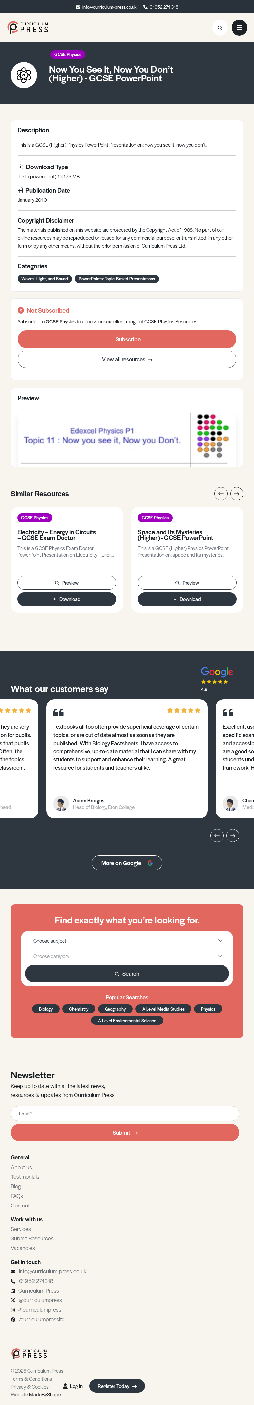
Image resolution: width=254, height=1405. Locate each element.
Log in (76, 1385)
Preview (70, 582)
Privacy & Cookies (30, 1386)
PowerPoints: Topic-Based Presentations (117, 278)
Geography (115, 1009)
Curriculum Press (38, 1290)
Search (130, 973)
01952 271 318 (164, 7)
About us (21, 1167)
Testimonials (25, 1176)
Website (36, 1394)
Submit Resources (32, 1238)
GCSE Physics (67, 54)
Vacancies (23, 1248)
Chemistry (78, 1009)
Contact (20, 1205)
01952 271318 (36, 1281)
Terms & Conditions (31, 1378)
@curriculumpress (40, 1300)
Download (70, 599)
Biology (46, 1009)
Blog (16, 1186)
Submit (121, 1132)
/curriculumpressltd (42, 1319)
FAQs (17, 1196)
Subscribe (128, 339)
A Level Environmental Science (127, 1020)
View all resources (124, 359)
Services (21, 1229)
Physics (208, 1009)
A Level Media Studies (163, 1009)
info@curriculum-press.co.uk (109, 7)
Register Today (114, 1385)
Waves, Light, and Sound (44, 278)
